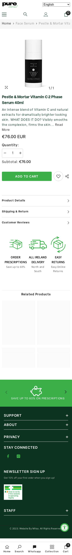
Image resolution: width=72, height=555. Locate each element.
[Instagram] (18, 456)
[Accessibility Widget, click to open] (64, 527)
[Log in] (46, 14)
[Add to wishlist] (58, 176)
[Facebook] (8, 456)
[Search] (25, 14)
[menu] (4, 14)
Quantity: (10, 145)
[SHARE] (66, 176)
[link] (18, 357)
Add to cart (27, 176)
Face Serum (25, 23)
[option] (36, 63)
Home (6, 23)
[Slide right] (65, 392)
